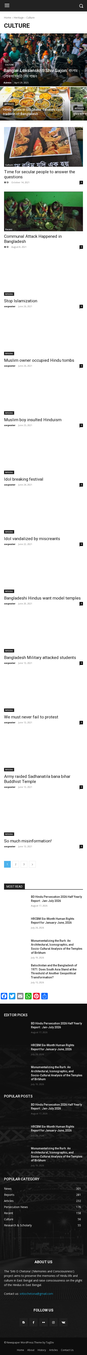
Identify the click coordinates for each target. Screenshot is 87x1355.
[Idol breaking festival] (43, 454)
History (42, 1350)
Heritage (19, 17)
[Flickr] (43, 1322)
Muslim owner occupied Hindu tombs (39, 360)
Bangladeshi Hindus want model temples (42, 598)
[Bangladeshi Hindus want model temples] (43, 573)
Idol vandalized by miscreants (32, 538)
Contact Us (67, 1350)
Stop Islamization (20, 300)
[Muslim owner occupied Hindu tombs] (43, 335)
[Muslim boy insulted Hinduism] (43, 395)
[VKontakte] (63, 1322)
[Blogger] (24, 1322)
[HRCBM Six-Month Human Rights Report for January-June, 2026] (16, 925)
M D (6, 182)
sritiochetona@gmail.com (36, 1294)
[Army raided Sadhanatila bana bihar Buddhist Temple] (43, 751)
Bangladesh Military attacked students (40, 657)
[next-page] (32, 864)
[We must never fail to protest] (43, 692)
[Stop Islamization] (43, 276)
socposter (9, 306)
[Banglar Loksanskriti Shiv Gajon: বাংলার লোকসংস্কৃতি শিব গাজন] (43, 59)
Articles (9, 104)
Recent (8, 229)
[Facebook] (33, 1322)
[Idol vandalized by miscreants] (43, 514)
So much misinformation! (28, 841)
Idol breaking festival (23, 479)
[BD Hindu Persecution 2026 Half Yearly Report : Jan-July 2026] (16, 903)
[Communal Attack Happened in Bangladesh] (43, 211)
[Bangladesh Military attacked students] (43, 632)
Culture (9, 65)
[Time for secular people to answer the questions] (43, 147)
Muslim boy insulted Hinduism (33, 419)
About (30, 1350)
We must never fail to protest (31, 717)
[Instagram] (53, 1322)
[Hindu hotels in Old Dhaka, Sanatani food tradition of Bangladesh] (35, 104)
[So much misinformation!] (43, 816)
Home (7, 17)
